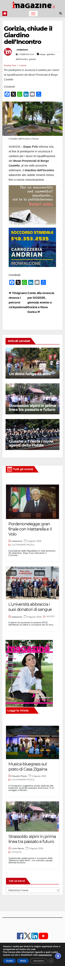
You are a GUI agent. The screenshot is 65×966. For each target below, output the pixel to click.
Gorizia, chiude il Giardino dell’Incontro (28, 35)
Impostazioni (38, 961)
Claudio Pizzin (19, 776)
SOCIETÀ (50, 616)
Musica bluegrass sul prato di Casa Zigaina (27, 766)
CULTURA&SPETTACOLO (23, 545)
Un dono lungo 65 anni (29, 374)
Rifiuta (23, 961)
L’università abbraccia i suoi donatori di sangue (30, 607)
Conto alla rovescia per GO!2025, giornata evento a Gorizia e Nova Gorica (40, 302)
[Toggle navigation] (33, 13)
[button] (60, 13)
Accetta (9, 961)
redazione (22, 49)
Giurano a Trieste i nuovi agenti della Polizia (31, 443)
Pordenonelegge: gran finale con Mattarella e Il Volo (30, 529)
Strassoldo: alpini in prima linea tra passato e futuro (32, 407)
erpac (43, 54)
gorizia (32, 59)
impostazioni (45, 955)
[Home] (4, 13)
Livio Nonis (18, 848)
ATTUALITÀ (17, 852)
